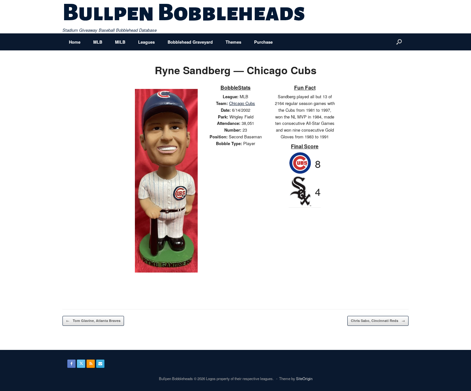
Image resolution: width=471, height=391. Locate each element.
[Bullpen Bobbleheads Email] (100, 364)
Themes (233, 42)
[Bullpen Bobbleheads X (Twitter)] (81, 364)
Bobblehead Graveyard (190, 42)
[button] (399, 41)
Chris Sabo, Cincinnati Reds (378, 320)
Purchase (263, 42)
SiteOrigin (304, 378)
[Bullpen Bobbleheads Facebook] (71, 364)
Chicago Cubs (242, 103)
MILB (120, 42)
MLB (97, 42)
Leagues (146, 42)
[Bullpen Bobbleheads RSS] (91, 364)
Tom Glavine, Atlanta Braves (93, 320)
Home (74, 42)
